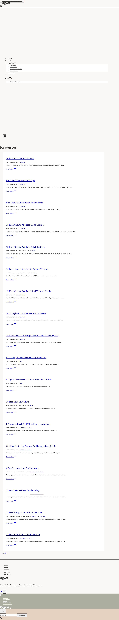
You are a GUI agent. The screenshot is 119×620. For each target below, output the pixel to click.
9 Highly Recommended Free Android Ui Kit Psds (29, 379)
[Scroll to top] (1, 592)
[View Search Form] (2, 6)
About (10, 58)
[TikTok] (10, 608)
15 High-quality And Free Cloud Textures (25, 225)
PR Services (14, 70)
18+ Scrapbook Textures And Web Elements (26, 313)
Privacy (7, 572)
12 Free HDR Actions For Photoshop (23, 490)
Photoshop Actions (25, 427)
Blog (6, 567)
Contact (11, 74)
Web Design (13, 67)
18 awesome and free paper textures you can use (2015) (32, 335)
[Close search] (3, 611)
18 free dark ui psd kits (17, 402)
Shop (9, 60)
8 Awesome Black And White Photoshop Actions (28, 424)
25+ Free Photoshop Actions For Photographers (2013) (31, 446)
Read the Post (11, 169)
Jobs (6, 571)
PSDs (20, 361)
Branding (13, 65)
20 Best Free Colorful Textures (20, 158)
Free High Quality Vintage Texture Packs (24, 202)
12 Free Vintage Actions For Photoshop (24, 512)
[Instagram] (4, 4)
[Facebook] (2, 4)
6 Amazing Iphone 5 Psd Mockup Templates (26, 357)
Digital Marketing (16, 69)
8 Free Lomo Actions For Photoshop (22, 468)
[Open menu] (4, 136)
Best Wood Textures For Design (20, 180)
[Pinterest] (9, 4)
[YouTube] (7, 4)
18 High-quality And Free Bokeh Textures (25, 247)
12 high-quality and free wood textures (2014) (28, 291)
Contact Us (7, 604)
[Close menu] (0, 595)
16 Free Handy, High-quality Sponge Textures (27, 269)
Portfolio (11, 72)
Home (6, 565)
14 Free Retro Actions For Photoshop (23, 534)
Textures (22, 162)
